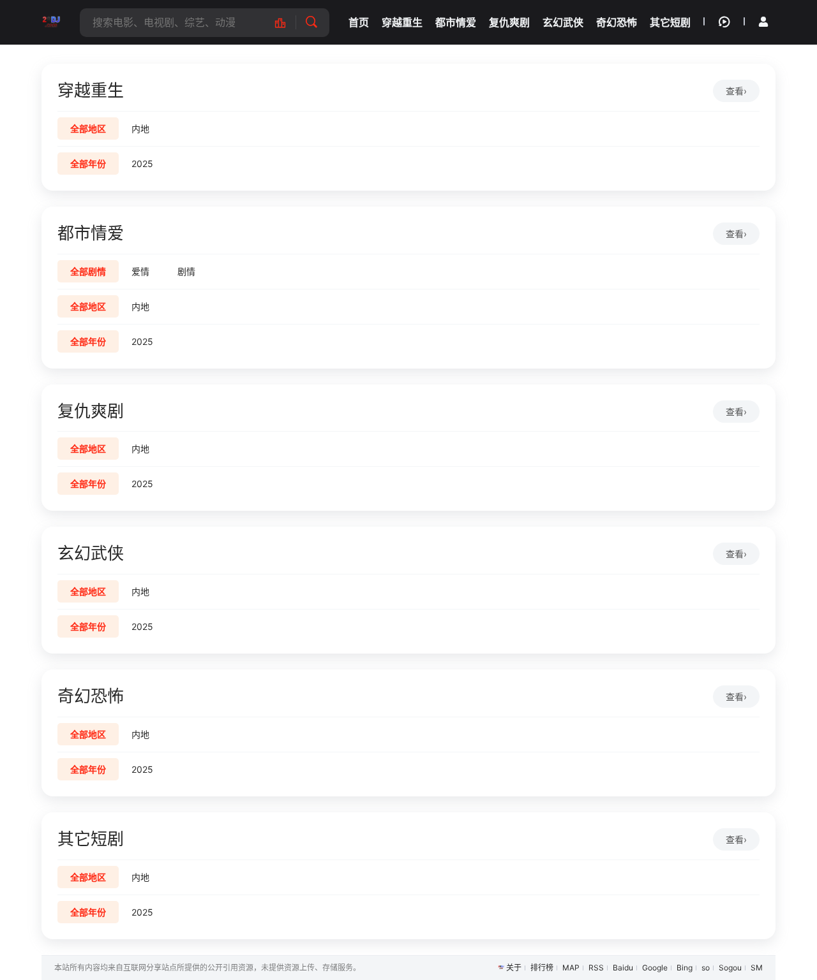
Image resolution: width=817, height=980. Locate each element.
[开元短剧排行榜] (287, 22)
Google (655, 967)
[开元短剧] (51, 22)
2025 (142, 163)
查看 (736, 90)
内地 (140, 128)
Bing (685, 967)
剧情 (186, 271)
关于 (513, 967)
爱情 (140, 271)
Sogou (730, 967)
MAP (571, 967)
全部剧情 (88, 271)
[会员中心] (763, 21)
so (705, 967)
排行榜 (541, 967)
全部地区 (88, 128)
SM (757, 967)
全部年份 (88, 163)
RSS (596, 967)
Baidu (623, 967)
